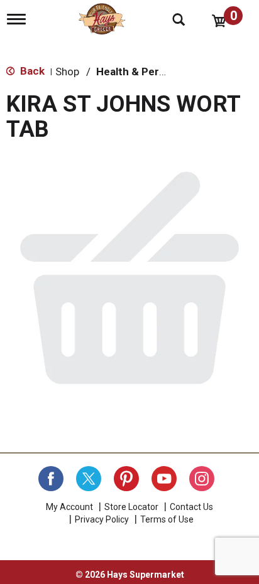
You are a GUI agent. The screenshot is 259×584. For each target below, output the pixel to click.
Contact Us (191, 507)
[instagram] (201, 478)
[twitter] (88, 478)
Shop (67, 71)
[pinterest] (126, 478)
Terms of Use (167, 519)
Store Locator (131, 507)
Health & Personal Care (154, 71)
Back (31, 71)
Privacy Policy (102, 519)
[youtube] (164, 478)
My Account (69, 507)
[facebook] (50, 478)
